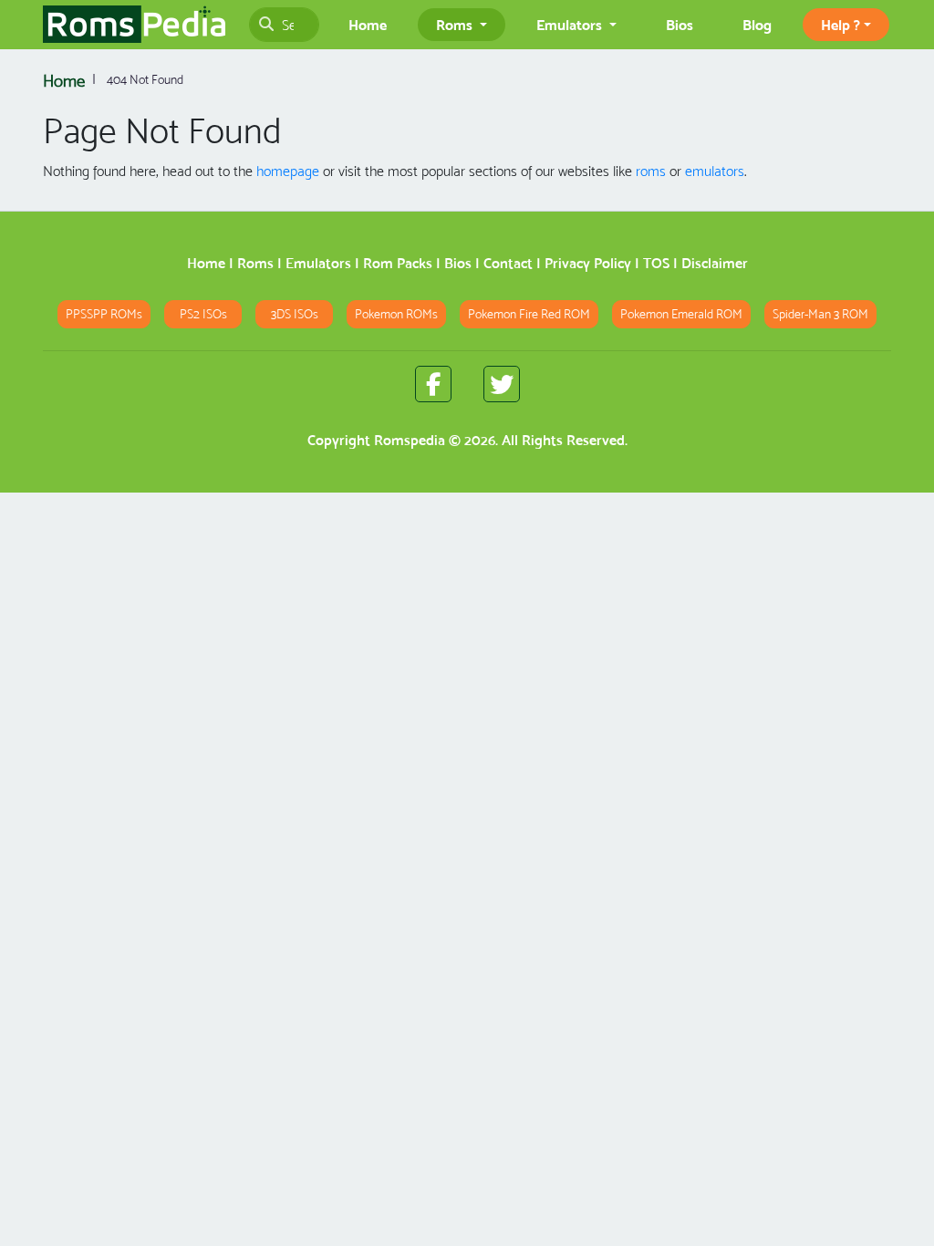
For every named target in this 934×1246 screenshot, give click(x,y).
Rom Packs (397, 263)
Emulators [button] (571, 25)
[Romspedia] (134, 24)
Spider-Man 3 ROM (820, 314)
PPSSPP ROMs (104, 314)
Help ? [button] (840, 25)
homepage (287, 171)
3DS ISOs (294, 314)
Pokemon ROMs (396, 314)
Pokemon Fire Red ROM (529, 314)
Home (367, 25)
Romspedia (409, 440)
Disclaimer (714, 263)
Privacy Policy (588, 263)
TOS (656, 263)
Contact (508, 263)
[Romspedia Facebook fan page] (433, 384)
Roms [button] (456, 25)
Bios (679, 25)
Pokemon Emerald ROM (681, 314)
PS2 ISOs (203, 314)
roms (651, 171)
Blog (757, 25)
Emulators (318, 263)
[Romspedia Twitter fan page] (501, 384)
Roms (255, 263)
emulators (714, 171)
